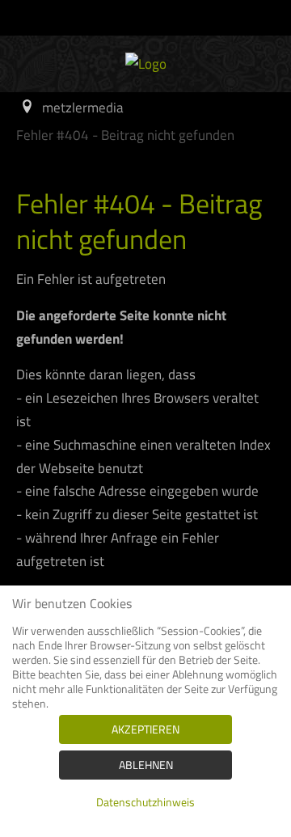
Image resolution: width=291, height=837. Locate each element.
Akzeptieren (145, 729)
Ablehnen (146, 764)
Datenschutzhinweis (145, 801)
